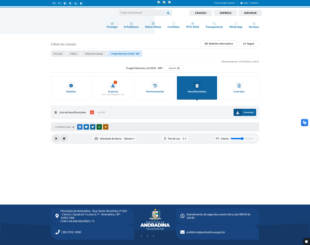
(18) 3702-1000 (71, 232)
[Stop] (64, 138)
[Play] (56, 138)
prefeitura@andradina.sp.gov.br (205, 232)
